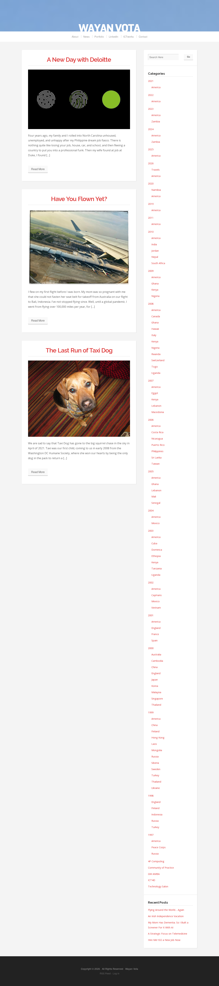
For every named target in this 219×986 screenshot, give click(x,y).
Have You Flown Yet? (79, 198)
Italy (153, 335)
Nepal (154, 256)
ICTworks (128, 36)
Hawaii (155, 328)
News (86, 36)
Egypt (154, 393)
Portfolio (99, 36)
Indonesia (156, 814)
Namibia (156, 189)
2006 (150, 419)
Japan (154, 679)
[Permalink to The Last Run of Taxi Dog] (79, 398)
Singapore (157, 698)
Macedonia (157, 412)
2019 (150, 203)
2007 (150, 380)
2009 (150, 270)
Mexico (155, 523)
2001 (150, 615)
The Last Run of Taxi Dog (79, 350)
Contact (143, 36)
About (75, 36)
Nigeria (155, 296)
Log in (116, 973)
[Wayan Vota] (109, 17)
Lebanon (156, 405)
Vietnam (156, 607)
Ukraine (155, 788)
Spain (154, 640)
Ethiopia (156, 556)
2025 (150, 149)
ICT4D (151, 880)
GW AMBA (154, 874)
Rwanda (155, 354)
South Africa (158, 263)
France (155, 634)
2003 (150, 530)
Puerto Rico (158, 445)
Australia (156, 654)
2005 (150, 471)
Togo (154, 366)
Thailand (156, 704)
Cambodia (157, 660)
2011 (150, 217)
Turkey (155, 775)
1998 (150, 795)
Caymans (156, 595)
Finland (155, 731)
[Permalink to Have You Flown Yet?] (79, 247)
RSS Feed (105, 973)
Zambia (155, 121)
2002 (150, 582)
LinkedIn (113, 36)
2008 (150, 303)
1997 (150, 834)
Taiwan (155, 463)
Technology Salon (158, 886)
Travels (155, 169)
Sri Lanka (156, 457)
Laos (154, 743)
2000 (150, 648)
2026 (150, 163)
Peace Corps (158, 847)
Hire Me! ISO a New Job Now (164, 940)
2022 (150, 95)
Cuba (154, 543)
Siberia (155, 762)
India (154, 244)
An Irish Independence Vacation (166, 916)
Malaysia (156, 692)
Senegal (155, 502)
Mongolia (156, 750)
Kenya (154, 289)
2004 (150, 510)
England (155, 628)
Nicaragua (157, 438)
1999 (150, 712)
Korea (154, 686)
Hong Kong (157, 737)
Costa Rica (157, 432)
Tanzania (156, 568)
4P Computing (156, 861)
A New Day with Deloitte (79, 59)
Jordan (155, 250)
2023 (150, 108)
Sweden (155, 769)
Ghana (155, 283)
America (155, 87)
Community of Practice (161, 867)
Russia (155, 756)
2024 (150, 129)
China (154, 667)
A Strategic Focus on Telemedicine (167, 933)
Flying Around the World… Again (166, 909)
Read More (38, 169)
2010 (150, 231)
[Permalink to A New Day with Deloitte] (79, 99)
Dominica (156, 549)
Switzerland (157, 360)
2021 (150, 81)
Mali (153, 496)
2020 (150, 183)
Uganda (155, 373)
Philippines (157, 451)
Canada (155, 316)
